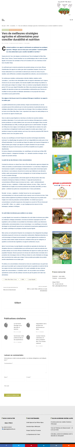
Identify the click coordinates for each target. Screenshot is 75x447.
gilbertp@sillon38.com (9, 429)
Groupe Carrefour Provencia (33, 430)
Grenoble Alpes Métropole (33, 426)
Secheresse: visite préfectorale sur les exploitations (19, 337)
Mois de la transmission (9, 290)
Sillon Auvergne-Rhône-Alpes (62, 418)
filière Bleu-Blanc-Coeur (11, 279)
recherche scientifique (16, 30)
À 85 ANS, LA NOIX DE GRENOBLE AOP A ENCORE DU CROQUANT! (62, 435)
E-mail (29, 377)
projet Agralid (32, 279)
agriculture (5, 30)
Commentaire (8, 363)
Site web (6, 386)
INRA (22, 279)
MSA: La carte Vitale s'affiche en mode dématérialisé (37, 290)
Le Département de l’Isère (33, 434)
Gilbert (28, 43)
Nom (6, 377)
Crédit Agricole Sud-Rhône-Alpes (35, 422)
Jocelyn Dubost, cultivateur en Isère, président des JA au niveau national (41, 339)
